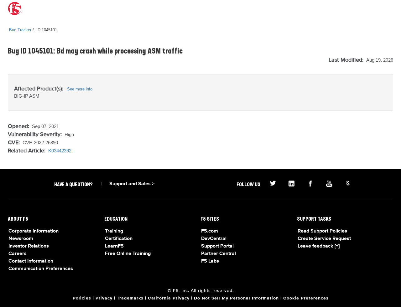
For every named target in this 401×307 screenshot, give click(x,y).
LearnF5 (114, 246)
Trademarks (130, 298)
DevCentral (214, 238)
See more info (79, 89)
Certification (119, 238)
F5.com (209, 231)
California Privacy (169, 298)
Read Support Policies (322, 231)
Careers (17, 253)
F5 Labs (210, 261)
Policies (82, 298)
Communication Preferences (40, 268)
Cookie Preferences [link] (306, 298)
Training (114, 231)
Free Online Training (128, 253)
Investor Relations (28, 246)
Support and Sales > (131, 184)
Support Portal (217, 246)
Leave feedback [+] (319, 246)
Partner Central (218, 253)
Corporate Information (33, 231)
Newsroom (20, 238)
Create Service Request (324, 238)
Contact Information (30, 261)
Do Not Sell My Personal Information (236, 298)
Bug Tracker (20, 30)
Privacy (104, 298)
